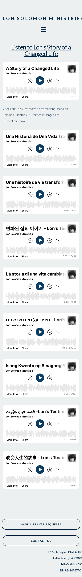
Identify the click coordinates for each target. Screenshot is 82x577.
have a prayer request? (41, 524)
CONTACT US (41, 541)
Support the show (14, 121)
